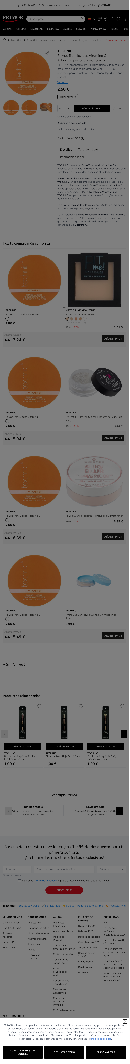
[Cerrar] (125, 1021)
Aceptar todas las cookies (23, 1052)
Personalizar (105, 1052)
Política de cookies (101, 1038)
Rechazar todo (64, 1052)
